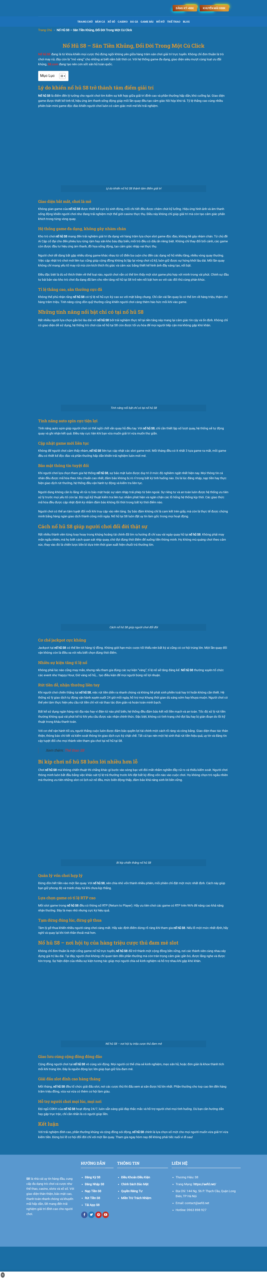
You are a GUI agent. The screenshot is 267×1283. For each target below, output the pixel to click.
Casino (123, 21)
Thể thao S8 (74, 750)
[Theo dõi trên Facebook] (84, 1215)
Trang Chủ (85, 21)
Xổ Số (111, 21)
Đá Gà (134, 21)
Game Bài (147, 21)
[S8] (84, 8)
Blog (186, 21)
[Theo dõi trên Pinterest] (98, 1215)
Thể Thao (173, 21)
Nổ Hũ (160, 21)
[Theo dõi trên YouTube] (105, 1215)
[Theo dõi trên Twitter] (91, 1215)
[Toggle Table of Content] (60, 76)
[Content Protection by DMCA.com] (133, 1260)
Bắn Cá (100, 21)
